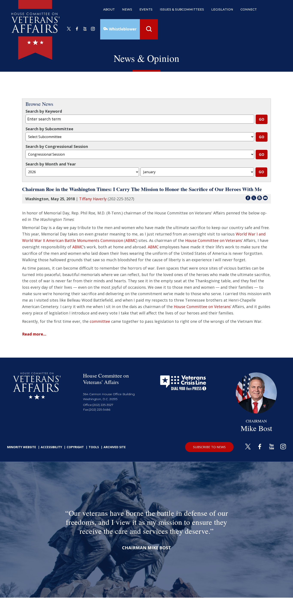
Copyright (75, 447)
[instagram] (93, 29)
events (146, 9)
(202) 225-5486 (99, 409)
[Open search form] (149, 29)
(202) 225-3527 (102, 405)
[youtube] (85, 29)
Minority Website (21, 447)
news (127, 9)
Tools (94, 447)
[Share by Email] (265, 199)
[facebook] (77, 29)
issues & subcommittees (182, 9)
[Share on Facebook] (248, 199)
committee (100, 321)
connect (248, 9)
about (109, 9)
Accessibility (51, 447)
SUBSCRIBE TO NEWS (209, 447)
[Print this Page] (259, 199)
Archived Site (115, 447)
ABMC (130, 240)
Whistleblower (122, 29)
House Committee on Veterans (213, 240)
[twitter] (69, 29)
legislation (222, 9)
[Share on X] (253, 199)
